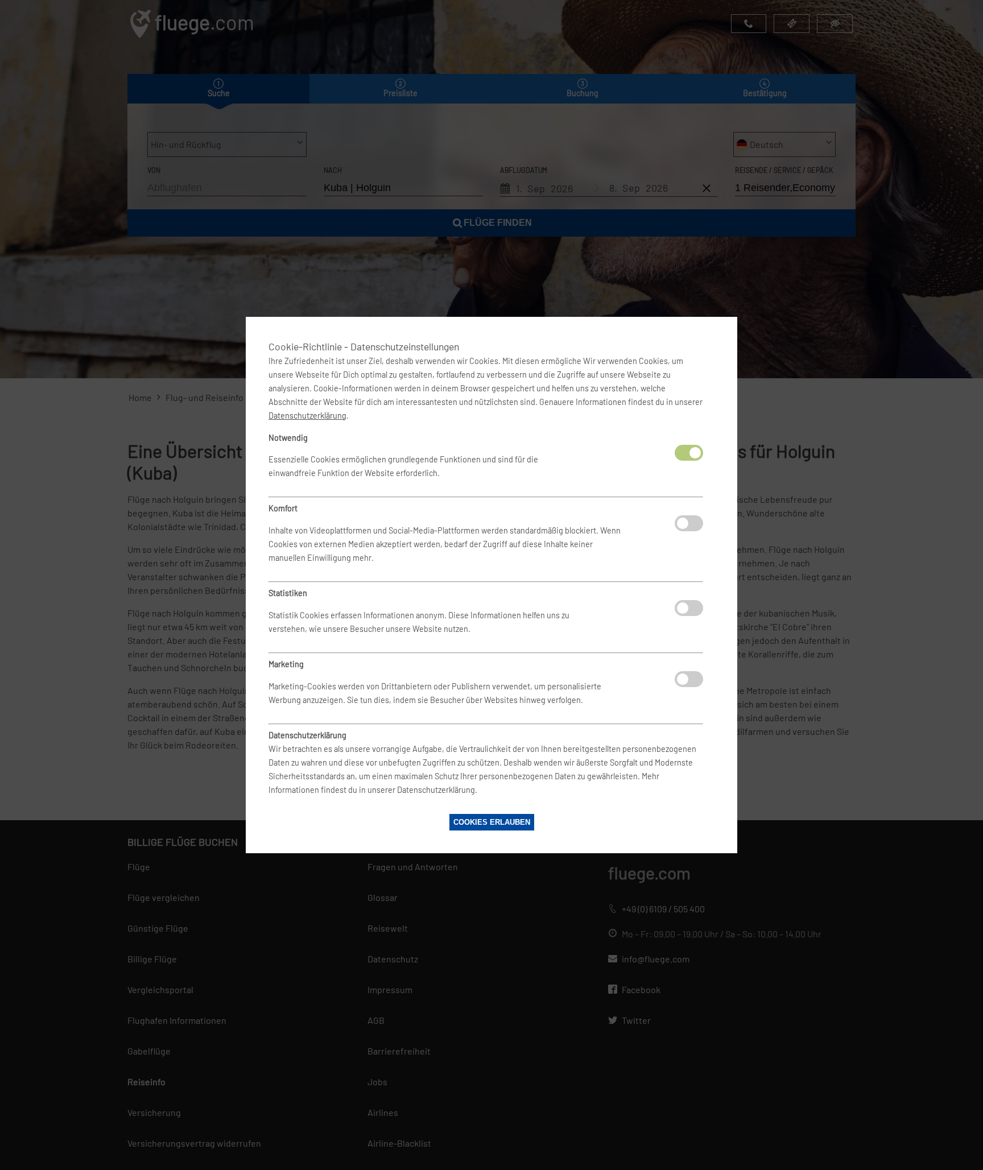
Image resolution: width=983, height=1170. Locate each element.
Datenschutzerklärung (307, 415)
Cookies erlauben (491, 822)
